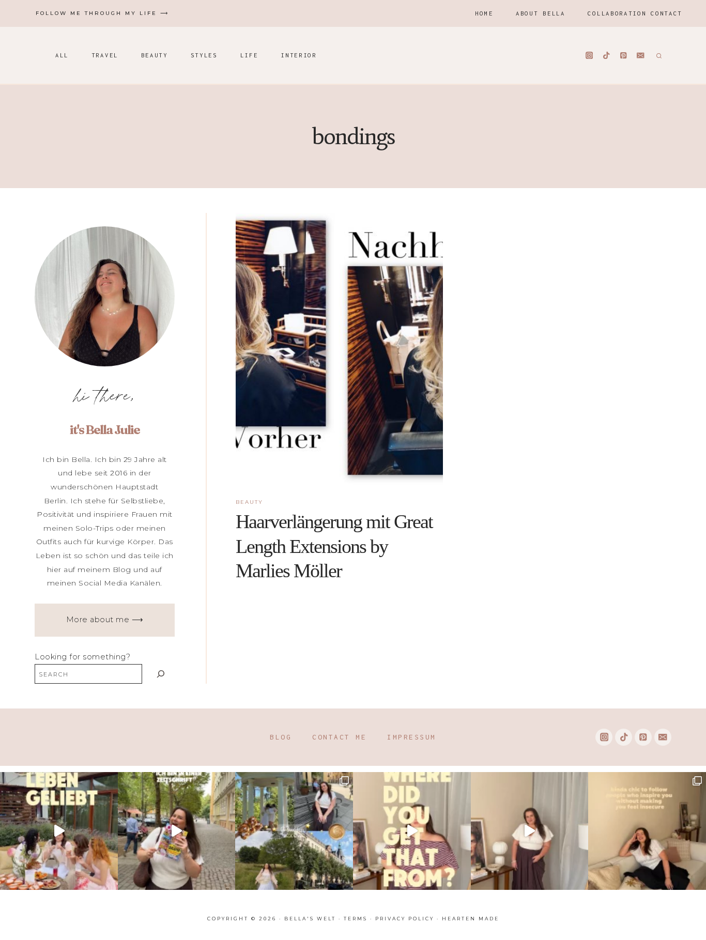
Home (484, 13)
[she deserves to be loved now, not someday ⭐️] (530, 831)
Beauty (154, 55)
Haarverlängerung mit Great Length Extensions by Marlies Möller (334, 546)
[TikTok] (606, 55)
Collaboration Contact (635, 13)
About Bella (540, 13)
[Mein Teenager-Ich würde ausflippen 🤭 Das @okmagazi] (177, 831)
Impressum (411, 737)
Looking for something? (82, 656)
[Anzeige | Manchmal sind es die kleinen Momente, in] (59, 831)
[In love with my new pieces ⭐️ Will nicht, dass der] (412, 831)
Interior (299, 55)
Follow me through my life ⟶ (102, 13)
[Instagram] (589, 55)
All (62, 55)
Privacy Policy (404, 918)
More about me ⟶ (105, 619)
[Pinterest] (623, 55)
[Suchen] (161, 673)
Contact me (339, 737)
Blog (280, 737)
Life (249, 55)
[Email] (640, 55)
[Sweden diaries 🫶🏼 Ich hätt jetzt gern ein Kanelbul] (294, 831)
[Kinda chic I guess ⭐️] (647, 831)
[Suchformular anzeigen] (657, 55)
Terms (355, 918)
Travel (104, 55)
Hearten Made (470, 918)
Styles (204, 55)
